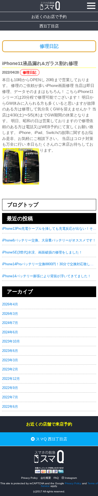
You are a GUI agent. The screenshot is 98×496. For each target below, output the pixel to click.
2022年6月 (10, 407)
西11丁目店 (49, 26)
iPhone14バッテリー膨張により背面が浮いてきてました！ (46, 276)
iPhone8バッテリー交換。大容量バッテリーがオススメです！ (49, 240)
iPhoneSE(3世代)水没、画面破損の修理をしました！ (42, 252)
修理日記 (29, 72)
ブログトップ (22, 205)
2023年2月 (10, 369)
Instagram (70, 477)
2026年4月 (10, 304)
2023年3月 (10, 360)
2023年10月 (11, 341)
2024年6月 (10, 332)
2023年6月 (10, 351)
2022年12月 (11, 379)
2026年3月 (10, 314)
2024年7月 (10, 323)
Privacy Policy (29, 477)
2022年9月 (10, 388)
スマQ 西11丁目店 (51, 439)
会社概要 (46, 477)
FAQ (56, 477)
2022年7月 (10, 397)
